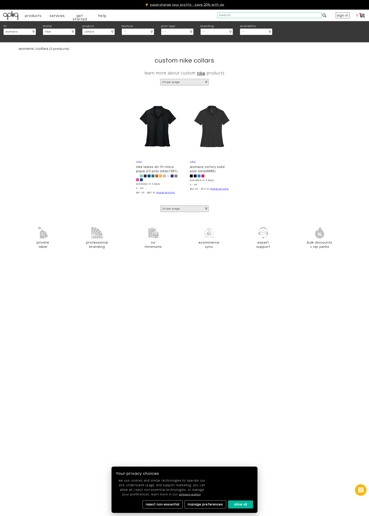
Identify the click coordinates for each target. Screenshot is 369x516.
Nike (201, 73)
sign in (342, 15)
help (102, 16)
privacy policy (190, 494)
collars (42, 49)
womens (26, 49)
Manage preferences (205, 504)
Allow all (240, 504)
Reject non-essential (162, 504)
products (33, 16)
